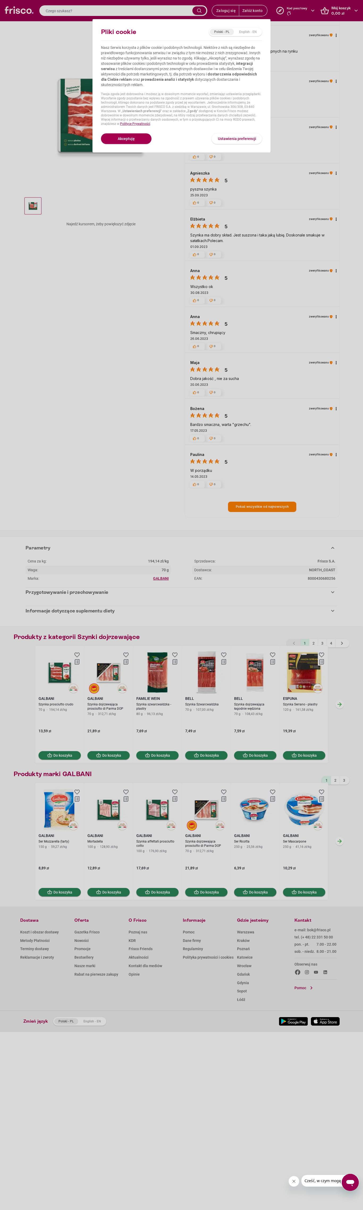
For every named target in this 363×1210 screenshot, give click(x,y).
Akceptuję (126, 139)
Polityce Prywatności (135, 124)
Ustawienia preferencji (237, 139)
